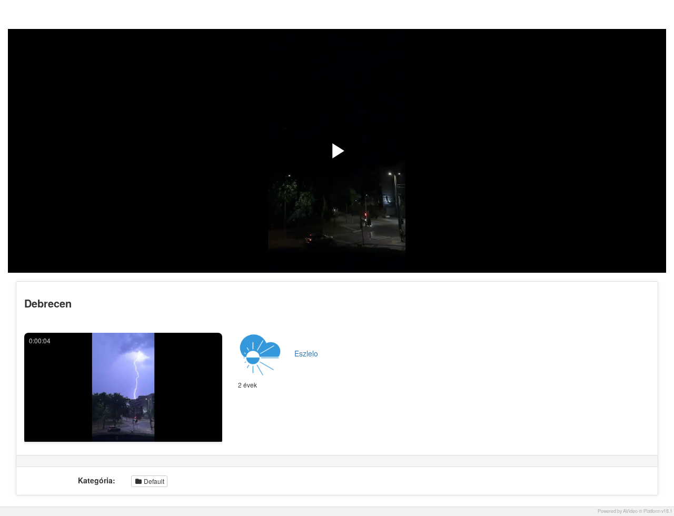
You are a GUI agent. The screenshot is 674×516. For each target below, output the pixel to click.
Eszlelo (306, 353)
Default (153, 481)
